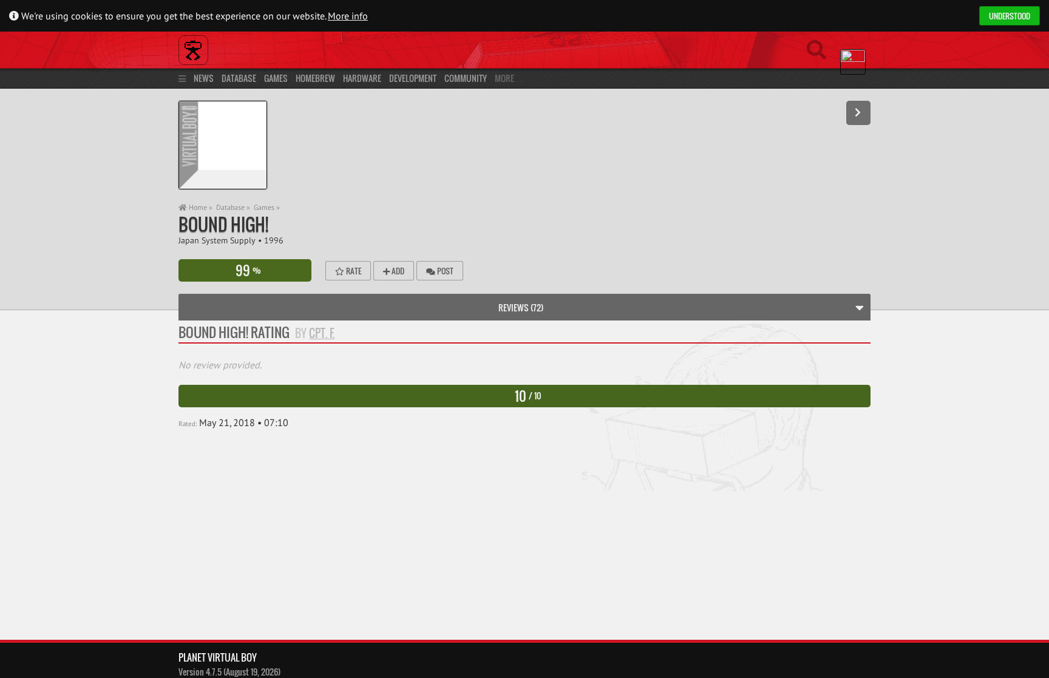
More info (348, 16)
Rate (352, 271)
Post (444, 271)
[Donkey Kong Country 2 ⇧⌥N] (858, 113)
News (204, 78)
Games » (267, 207)
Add (397, 271)
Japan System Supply (217, 240)
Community (465, 78)
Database (239, 78)
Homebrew (315, 78)
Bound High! (223, 224)
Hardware (362, 78)
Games (276, 78)
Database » (233, 207)
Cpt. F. (321, 333)
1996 (273, 240)
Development (412, 78)
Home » (199, 207)
